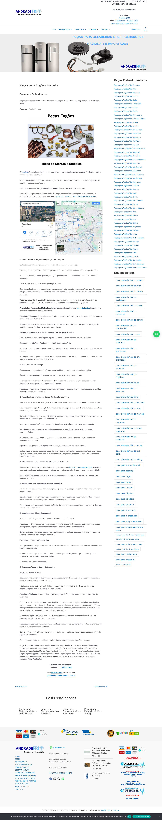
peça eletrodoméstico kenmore (126, 389)
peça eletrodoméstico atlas (128, 286)
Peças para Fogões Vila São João (127, 163)
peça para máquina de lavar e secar (129, 528)
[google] (59, 778)
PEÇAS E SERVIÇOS (23, 786)
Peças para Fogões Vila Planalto (126, 230)
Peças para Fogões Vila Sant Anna (127, 182)
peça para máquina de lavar (129, 521)
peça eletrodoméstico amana (129, 280)
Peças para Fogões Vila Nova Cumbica (129, 264)
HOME (17, 756)
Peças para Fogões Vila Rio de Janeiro (129, 208)
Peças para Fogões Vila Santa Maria (128, 178)
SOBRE (17, 759)
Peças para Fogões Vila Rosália (126, 197)
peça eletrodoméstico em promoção (128, 358)
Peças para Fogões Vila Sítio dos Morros (129, 119)
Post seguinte (100, 686)
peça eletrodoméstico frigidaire (126, 375)
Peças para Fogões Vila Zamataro (127, 85)
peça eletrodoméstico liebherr (130, 402)
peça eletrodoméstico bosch (129, 305)
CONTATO (19, 789)
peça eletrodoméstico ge (127, 383)
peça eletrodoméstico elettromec (126, 349)
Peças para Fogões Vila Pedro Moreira (129, 238)
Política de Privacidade (142, 816)
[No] (159, 817)
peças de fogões (83, 308)
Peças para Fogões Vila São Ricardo (128, 130)
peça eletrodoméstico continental (126, 327)
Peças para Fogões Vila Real (125, 219)
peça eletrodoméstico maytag (130, 414)
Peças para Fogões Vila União (125, 100)
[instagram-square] (55, 778)
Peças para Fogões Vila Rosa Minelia (128, 200)
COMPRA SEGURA (22, 770)
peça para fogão (123, 476)
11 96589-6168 (124, 18)
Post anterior (21, 686)
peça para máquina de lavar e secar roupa (129, 535)
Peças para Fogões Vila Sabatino (126, 189)
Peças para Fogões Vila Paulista (126, 242)
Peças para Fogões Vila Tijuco (125, 107)
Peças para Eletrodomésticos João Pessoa (28, 711)
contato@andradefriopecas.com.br (124, 23)
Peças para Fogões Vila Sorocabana (128, 115)
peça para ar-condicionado (128, 465)
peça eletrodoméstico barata (129, 291)
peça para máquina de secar (129, 544)
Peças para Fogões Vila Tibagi (125, 111)
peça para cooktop (125, 471)
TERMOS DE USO (21, 784)
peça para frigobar (124, 493)
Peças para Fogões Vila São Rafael (127, 134)
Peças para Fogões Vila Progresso (127, 227)
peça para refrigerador (126, 554)
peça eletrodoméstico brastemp (126, 312)
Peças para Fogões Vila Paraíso (126, 249)
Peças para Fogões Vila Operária (126, 256)
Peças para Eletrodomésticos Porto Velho (72, 711)
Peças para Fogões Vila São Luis (126, 145)
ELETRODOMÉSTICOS (23, 765)
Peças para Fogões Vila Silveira (126, 126)
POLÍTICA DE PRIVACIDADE (25, 781)
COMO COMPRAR (22, 767)
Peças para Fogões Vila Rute (125, 193)
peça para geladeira (125, 499)
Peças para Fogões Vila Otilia (125, 253)
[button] (71, 29)
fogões (25, 172)
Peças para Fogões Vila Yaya (125, 89)
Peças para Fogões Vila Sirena (126, 122)
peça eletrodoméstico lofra (128, 408)
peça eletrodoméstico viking (129, 459)
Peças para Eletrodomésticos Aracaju (93, 711)
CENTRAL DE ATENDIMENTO (60, 773)
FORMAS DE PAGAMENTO (25, 773)
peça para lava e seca (126, 510)
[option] (132, 766)
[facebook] (51, 778)
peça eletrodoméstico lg (127, 397)
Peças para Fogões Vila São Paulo (127, 141)
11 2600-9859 (132, 21)
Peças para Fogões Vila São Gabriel (128, 167)
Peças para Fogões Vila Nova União (128, 260)
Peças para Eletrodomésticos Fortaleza (50, 711)
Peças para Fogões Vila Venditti (126, 96)
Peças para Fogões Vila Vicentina (127, 93)
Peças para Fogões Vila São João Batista (129, 160)
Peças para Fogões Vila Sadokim (126, 186)
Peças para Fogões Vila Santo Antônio (129, 174)
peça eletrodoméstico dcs (128, 334)
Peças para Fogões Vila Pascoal (126, 245)
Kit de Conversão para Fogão (80, 467)
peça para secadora (125, 560)
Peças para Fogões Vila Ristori (126, 204)
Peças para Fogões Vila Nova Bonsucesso (130, 268)
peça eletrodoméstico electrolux (126, 341)
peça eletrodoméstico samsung (126, 438)
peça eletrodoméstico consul (129, 320)
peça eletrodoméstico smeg (129, 445)
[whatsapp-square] (63, 778)
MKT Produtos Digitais (110, 810)
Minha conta (135, 29)
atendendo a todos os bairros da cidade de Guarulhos (75, 196)
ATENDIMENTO (21, 762)
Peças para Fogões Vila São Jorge (127, 156)
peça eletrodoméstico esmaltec (126, 367)
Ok (129, 816)
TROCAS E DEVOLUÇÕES (25, 778)
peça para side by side (123, 564)
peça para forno (123, 482)
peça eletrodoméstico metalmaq (126, 421)
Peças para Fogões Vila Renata (126, 215)
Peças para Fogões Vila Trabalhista (127, 104)
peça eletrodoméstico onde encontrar (129, 429)
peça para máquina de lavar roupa (127, 539)
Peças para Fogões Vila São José (127, 152)
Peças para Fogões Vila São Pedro (127, 137)
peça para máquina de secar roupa (127, 549)
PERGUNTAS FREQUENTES (25, 775)
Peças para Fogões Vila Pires (125, 234)
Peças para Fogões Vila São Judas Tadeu (130, 148)
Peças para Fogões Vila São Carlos (127, 171)
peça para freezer (124, 487)
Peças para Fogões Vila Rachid (126, 223)
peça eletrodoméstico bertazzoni (126, 298)
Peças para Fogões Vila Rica (125, 212)
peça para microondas (126, 516)
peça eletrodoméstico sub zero (128, 452)
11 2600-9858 (120, 21)
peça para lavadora (125, 504)
